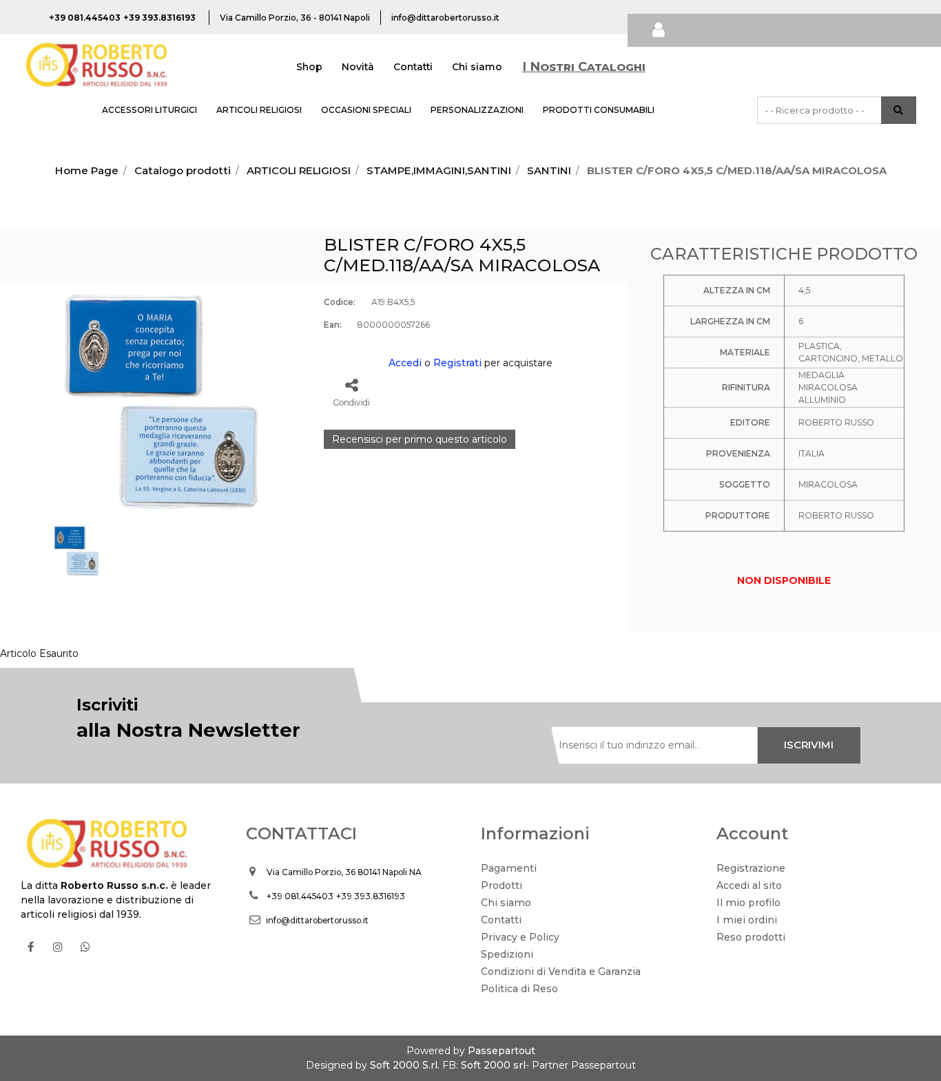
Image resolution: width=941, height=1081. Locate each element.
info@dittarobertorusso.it (317, 920)
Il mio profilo (748, 902)
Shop (309, 67)
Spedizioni (507, 954)
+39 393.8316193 (370, 896)
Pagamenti (509, 868)
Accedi (405, 363)
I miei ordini (746, 920)
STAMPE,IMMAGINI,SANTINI (438, 170)
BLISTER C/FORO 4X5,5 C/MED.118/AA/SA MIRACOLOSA (737, 170)
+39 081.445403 (300, 896)
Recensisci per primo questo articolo (419, 439)
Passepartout (501, 1051)
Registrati (457, 363)
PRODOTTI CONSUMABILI (598, 110)
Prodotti (501, 885)
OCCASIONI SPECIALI (366, 110)
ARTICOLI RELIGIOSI (259, 110)
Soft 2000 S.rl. (405, 1065)
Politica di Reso (519, 989)
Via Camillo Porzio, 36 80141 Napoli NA (344, 872)
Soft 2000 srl (493, 1065)
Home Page (86, 170)
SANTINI (549, 170)
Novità (358, 67)
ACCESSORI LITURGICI (149, 110)
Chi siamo (477, 67)
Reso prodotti (750, 937)
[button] (898, 110)
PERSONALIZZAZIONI (477, 110)
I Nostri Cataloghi (583, 66)
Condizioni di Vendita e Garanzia (561, 971)
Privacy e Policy (520, 937)
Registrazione (750, 868)
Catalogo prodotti (182, 170)
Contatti (413, 67)
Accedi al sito (749, 885)
